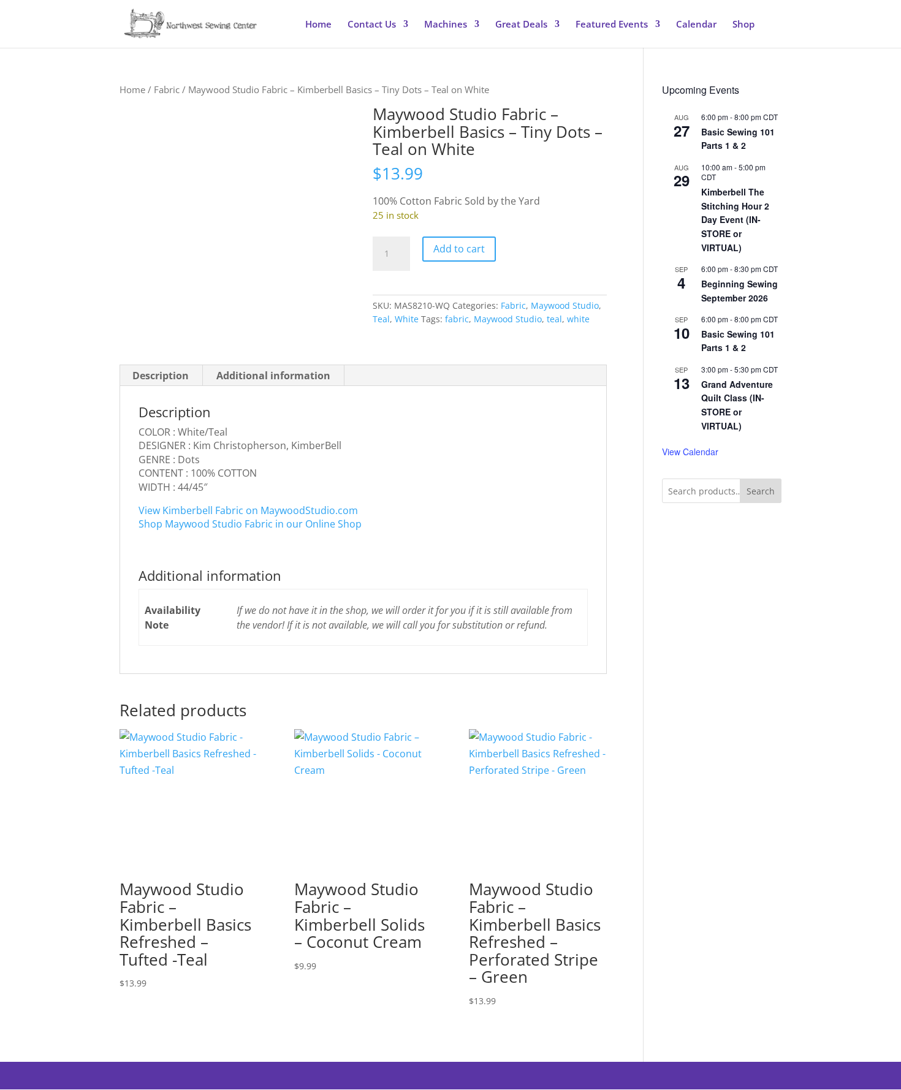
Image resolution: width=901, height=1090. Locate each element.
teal (554, 319)
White (407, 319)
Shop (743, 25)
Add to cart (459, 248)
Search (761, 491)
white (578, 319)
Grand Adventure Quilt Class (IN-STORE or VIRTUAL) (737, 405)
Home (318, 25)
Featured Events (612, 25)
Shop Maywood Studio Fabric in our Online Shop (250, 524)
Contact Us (372, 25)
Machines (445, 25)
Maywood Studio (565, 305)
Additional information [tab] (273, 375)
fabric (457, 319)
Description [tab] (160, 375)
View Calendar (690, 451)
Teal (381, 319)
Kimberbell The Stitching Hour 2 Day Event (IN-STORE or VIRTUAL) (735, 220)
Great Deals (521, 25)
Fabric (167, 89)
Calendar (696, 25)
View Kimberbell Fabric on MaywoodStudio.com (248, 510)
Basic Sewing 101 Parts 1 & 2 (738, 139)
